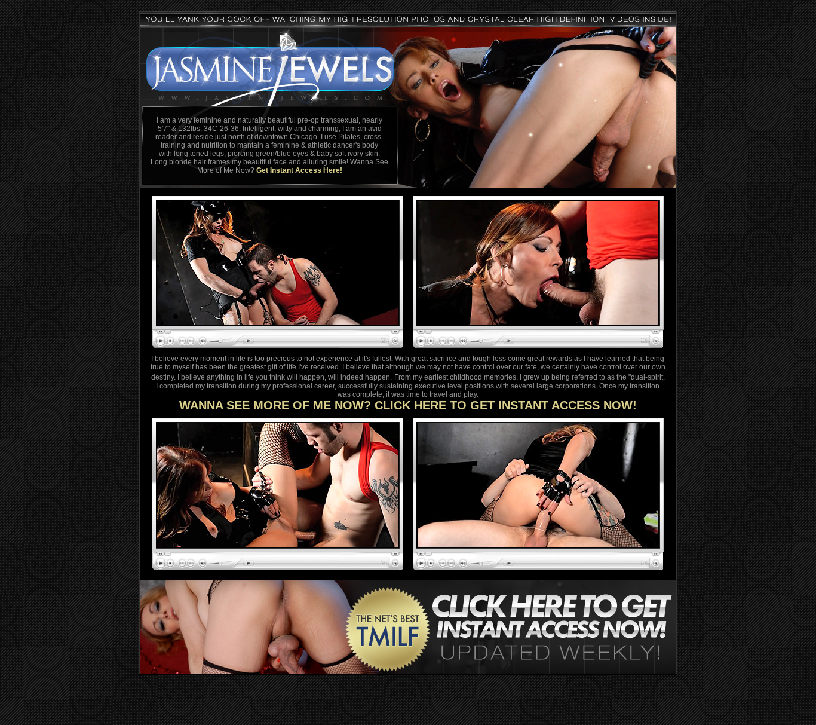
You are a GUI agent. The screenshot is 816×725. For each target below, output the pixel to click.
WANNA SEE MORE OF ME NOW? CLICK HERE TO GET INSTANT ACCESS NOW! (408, 405)
